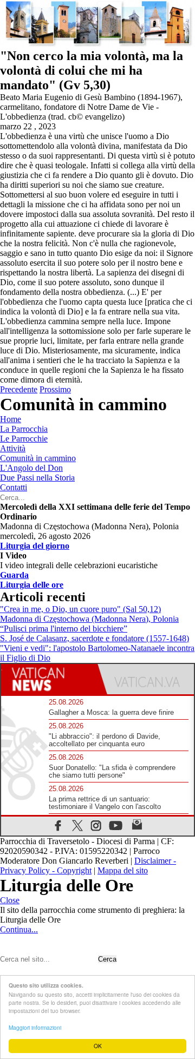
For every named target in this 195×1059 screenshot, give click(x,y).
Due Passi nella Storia (37, 477)
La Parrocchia (24, 428)
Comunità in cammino (38, 458)
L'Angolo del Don (31, 467)
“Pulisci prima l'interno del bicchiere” (63, 628)
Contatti (13, 487)
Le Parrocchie (24, 438)
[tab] (49, 679)
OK (98, 1046)
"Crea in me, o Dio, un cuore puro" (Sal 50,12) (80, 609)
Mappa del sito (123, 870)
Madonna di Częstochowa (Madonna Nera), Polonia (89, 618)
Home (10, 419)
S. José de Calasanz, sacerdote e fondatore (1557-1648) (94, 638)
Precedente (18, 389)
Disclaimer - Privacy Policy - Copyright (88, 865)
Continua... (19, 929)
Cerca (107, 959)
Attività (12, 448)
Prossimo (55, 389)
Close (10, 900)
